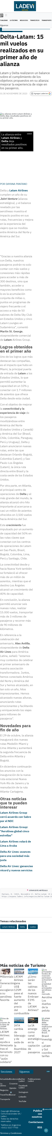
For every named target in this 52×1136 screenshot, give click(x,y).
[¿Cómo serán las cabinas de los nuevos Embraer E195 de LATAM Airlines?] (33, 971)
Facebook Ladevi (23, 1086)
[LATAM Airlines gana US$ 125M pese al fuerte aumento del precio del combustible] (19, 971)
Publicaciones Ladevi (34, 1080)
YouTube (22, 1101)
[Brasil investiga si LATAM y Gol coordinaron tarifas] (47, 1025)
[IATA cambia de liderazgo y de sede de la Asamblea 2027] (19, 1020)
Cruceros (13, 1083)
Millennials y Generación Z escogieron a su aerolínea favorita (7, 988)
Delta (22, 927)
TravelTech (34, 20)
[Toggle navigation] (5, 15)
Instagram (23, 1092)
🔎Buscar (12, 1093)
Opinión (12, 1088)
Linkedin (22, 1096)
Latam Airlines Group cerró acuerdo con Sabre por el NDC (15, 817)
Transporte (46, 20)
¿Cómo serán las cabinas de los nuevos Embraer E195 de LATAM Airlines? (33, 993)
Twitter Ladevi (22, 1080)
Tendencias (14, 1079)
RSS (39, 1127)
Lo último (14, 20)
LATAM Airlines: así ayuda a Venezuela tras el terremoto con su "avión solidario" (6, 1047)
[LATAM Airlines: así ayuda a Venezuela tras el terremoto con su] (5, 1023)
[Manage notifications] (46, 1130)
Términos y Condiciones (11, 1133)
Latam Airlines (18, 190)
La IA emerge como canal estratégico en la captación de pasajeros (35, 1038)
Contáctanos (36, 1122)
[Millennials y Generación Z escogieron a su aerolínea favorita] (5, 971)
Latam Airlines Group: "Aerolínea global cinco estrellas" (14, 831)
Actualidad (5, 1079)
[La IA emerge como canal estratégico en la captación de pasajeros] (33, 1020)
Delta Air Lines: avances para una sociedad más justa (15, 856)
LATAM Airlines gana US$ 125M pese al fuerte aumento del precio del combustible (21, 995)
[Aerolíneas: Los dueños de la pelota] (47, 982)
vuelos (33, 927)
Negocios (24, 20)
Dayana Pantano (16, 184)
